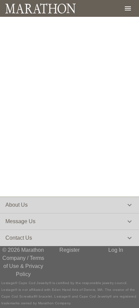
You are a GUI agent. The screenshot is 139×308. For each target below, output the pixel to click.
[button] (69, 205)
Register (69, 250)
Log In (115, 250)
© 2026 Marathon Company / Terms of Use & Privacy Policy (23, 262)
